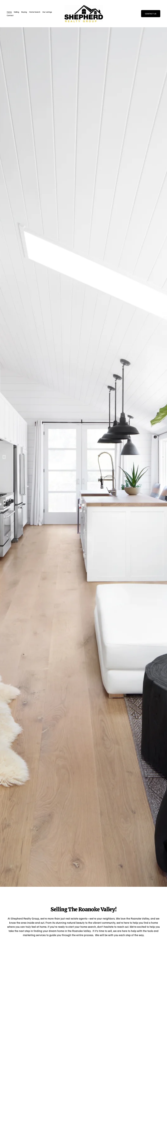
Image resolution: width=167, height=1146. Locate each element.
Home (9, 12)
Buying (24, 12)
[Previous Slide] (4, 457)
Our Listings (47, 12)
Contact (10, 15)
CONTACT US (150, 13)
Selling (16, 12)
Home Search (34, 12)
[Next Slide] (163, 457)
